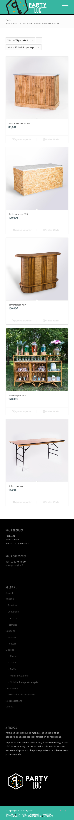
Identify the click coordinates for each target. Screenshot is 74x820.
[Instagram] (60, 810)
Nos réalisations (14, 701)
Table (13, 662)
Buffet (13, 669)
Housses (12, 643)
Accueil (23, 23)
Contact (9, 706)
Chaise (13, 656)
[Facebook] (65, 810)
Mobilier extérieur (19, 675)
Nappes (12, 637)
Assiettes (12, 605)
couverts (12, 618)
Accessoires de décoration (21, 694)
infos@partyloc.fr (15, 565)
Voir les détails (52, 139)
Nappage (10, 631)
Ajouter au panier (23, 139)
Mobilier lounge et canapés (24, 682)
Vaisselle (10, 599)
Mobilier (47, 23)
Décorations (12, 688)
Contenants (13, 611)
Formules (12, 624)
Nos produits (35, 23)
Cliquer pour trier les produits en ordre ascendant (39, 41)
